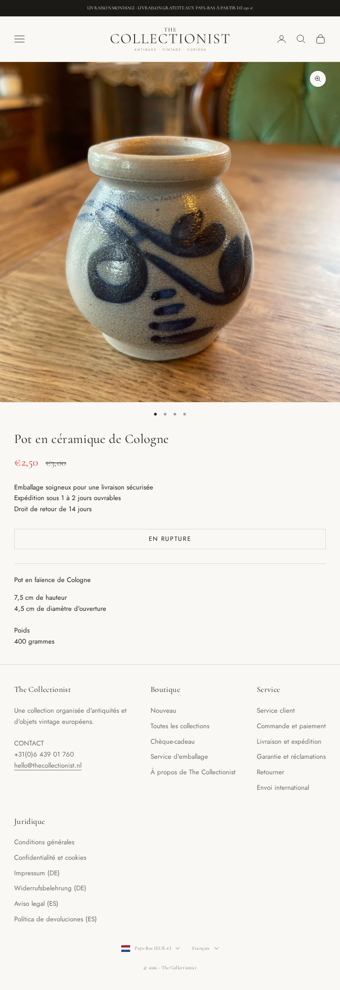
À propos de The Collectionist (193, 772)
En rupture (170, 538)
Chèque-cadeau (173, 741)
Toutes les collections (180, 726)
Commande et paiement (291, 726)
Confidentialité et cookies (50, 857)
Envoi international (283, 787)
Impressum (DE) (37, 873)
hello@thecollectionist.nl (47, 765)
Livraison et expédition (289, 741)
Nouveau (163, 710)
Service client (276, 710)
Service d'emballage (179, 756)
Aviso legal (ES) (36, 903)
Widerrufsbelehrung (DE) (50, 888)
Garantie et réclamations (291, 756)
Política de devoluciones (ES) (55, 919)
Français (201, 948)
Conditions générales (44, 842)
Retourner (270, 772)
